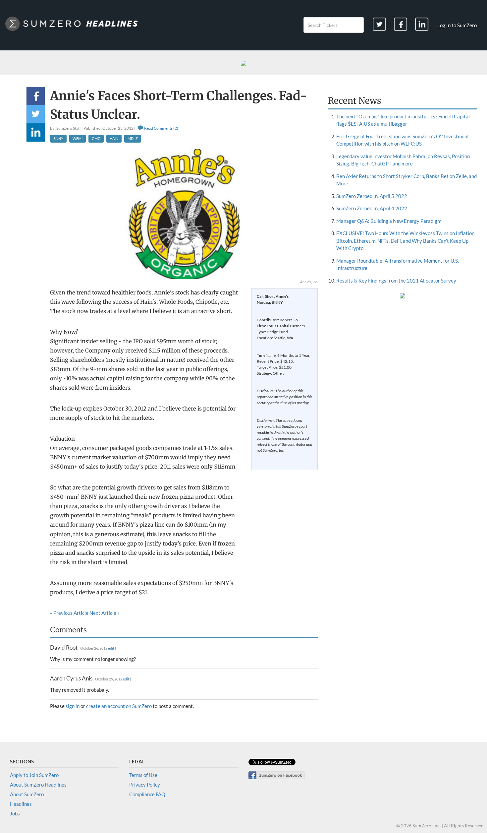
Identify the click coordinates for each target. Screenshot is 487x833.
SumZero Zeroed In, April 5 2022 (371, 196)
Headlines (21, 804)
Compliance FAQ (147, 794)
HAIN (114, 138)
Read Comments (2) (160, 128)
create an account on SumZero (119, 706)
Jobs (15, 813)
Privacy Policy (144, 785)
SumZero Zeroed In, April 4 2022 (371, 208)
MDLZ (133, 138)
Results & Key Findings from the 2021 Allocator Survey (396, 281)
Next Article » (104, 613)
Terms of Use (143, 775)
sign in (73, 706)
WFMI (77, 138)
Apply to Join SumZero (34, 775)
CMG (96, 138)
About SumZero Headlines (38, 785)
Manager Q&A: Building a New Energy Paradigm (388, 221)
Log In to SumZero (457, 25)
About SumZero (27, 794)
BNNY (58, 138)
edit (111, 648)
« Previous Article (69, 613)
